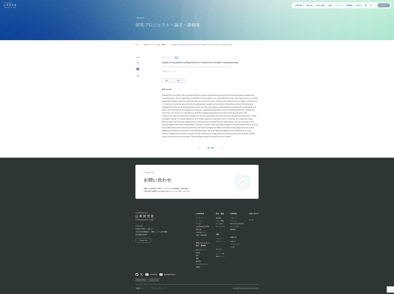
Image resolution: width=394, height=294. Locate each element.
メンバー (339, 5)
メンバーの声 (234, 226)
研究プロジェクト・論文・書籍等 (155, 45)
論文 (197, 255)
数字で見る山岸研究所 (237, 224)
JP (371, 5)
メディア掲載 (220, 221)
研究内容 (198, 229)
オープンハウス (220, 226)
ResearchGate (141, 280)
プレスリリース (234, 244)
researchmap (154, 280)
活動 (329, 5)
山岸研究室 (298, 5)
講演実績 (218, 218)
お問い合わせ (254, 213)
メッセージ (199, 218)
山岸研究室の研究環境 (202, 226)
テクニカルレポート (202, 264)
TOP (136, 45)
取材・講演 (320, 5)
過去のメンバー (220, 256)
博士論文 (198, 261)
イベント (218, 238)
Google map (143, 240)
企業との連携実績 (201, 235)
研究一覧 (309, 5)
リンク (251, 220)
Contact (382, 5)
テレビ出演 (219, 224)
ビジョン (198, 224)
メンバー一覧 (220, 253)
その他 (232, 247)
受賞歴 (198, 267)
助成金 (198, 253)
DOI (166, 80)
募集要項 (233, 229)
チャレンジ (219, 241)
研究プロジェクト (201, 250)
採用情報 (349, 5)
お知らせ (359, 5)
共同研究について (201, 232)
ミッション (199, 221)
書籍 (197, 258)
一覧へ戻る (210, 147)
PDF (178, 80)
